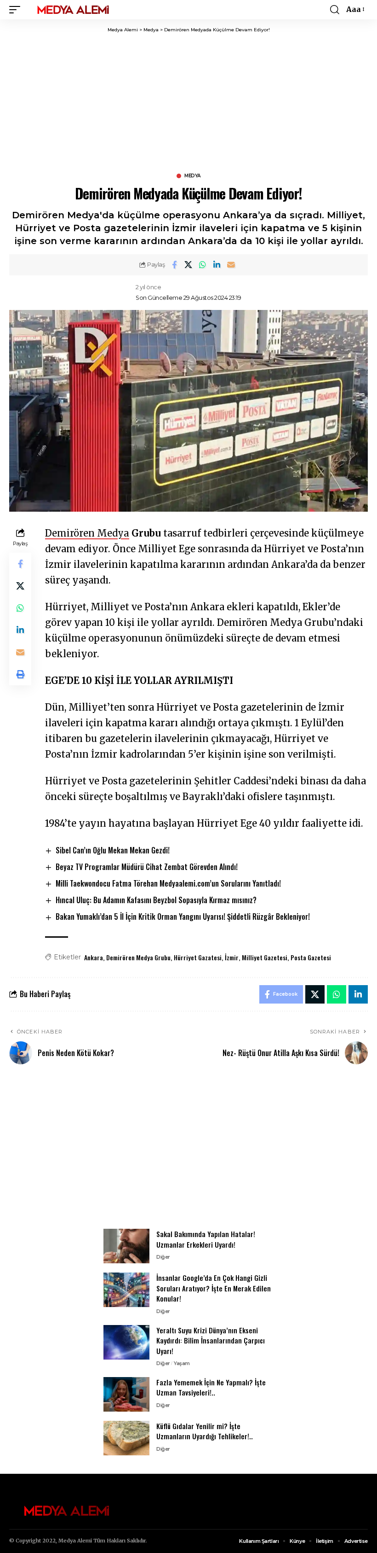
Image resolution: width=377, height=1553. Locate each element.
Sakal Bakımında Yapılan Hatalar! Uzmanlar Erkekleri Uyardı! (205, 1239)
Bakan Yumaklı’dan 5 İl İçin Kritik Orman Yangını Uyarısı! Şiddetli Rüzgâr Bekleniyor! (183, 916)
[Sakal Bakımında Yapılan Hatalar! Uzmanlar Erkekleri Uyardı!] (126, 1246)
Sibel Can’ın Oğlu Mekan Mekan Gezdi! (113, 850)
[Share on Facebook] (174, 264)
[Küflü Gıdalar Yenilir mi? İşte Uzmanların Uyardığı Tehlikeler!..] (126, 1438)
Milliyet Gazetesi (264, 957)
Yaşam (182, 1363)
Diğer (163, 1257)
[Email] (231, 264)
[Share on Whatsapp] (202, 264)
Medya (192, 176)
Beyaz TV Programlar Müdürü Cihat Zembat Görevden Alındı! (147, 866)
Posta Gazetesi (311, 957)
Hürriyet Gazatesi (198, 957)
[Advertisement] (188, 1151)
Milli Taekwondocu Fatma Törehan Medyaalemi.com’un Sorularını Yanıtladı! (168, 883)
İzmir (232, 957)
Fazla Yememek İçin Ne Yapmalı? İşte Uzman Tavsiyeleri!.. (211, 1387)
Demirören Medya (87, 533)
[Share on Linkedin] (217, 264)
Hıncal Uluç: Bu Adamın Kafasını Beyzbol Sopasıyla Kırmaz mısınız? (156, 899)
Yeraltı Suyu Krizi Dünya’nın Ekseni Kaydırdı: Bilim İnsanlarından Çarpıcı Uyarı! (210, 1340)
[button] (17, 9)
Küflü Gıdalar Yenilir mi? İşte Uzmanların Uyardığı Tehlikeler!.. (204, 1431)
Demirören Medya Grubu (138, 957)
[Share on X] (188, 264)
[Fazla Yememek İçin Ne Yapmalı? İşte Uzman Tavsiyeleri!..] (126, 1394)
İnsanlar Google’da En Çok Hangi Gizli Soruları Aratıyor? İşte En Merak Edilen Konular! (213, 1288)
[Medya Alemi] (73, 9)
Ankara (93, 957)
